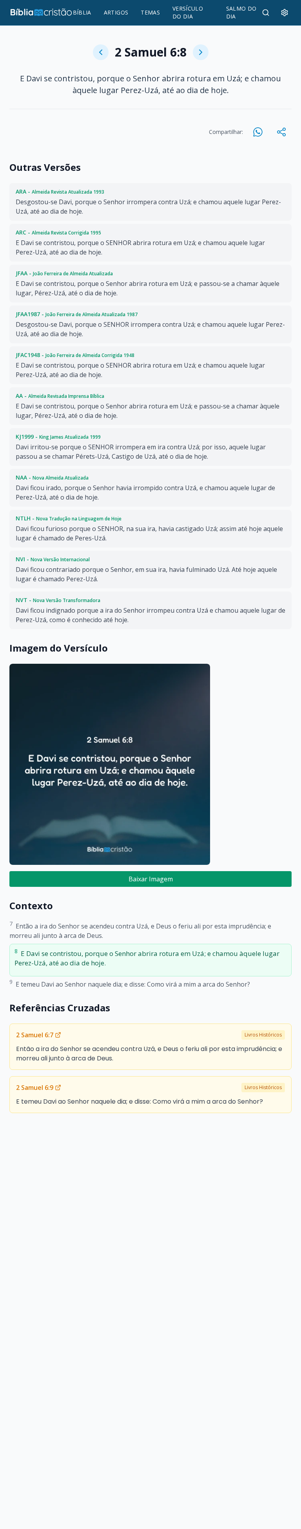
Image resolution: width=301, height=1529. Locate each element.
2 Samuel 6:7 (34, 1035)
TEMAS (150, 12)
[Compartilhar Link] (281, 132)
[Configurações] (284, 12)
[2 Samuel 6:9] (201, 52)
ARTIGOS (116, 12)
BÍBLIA (82, 12)
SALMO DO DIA (241, 12)
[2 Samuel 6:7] (101, 52)
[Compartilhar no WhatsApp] (258, 132)
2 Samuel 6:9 (34, 1087)
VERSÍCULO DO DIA (187, 12)
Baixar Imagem (151, 879)
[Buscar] (266, 12)
